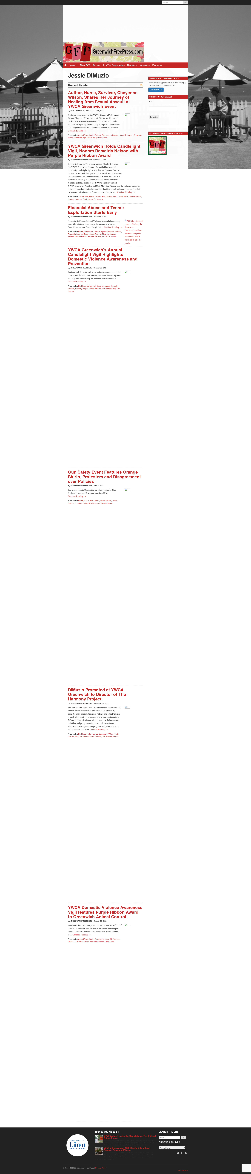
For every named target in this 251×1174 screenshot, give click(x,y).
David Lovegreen (103, 286)
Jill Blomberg (107, 288)
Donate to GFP (156, 89)
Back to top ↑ (183, 1170)
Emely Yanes (88, 199)
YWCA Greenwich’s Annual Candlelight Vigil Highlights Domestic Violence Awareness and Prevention (103, 257)
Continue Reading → (77, 130)
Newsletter (132, 65)
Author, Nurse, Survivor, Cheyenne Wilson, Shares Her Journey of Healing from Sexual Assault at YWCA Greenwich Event (103, 99)
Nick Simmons (94, 503)
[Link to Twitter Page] (178, 1153)
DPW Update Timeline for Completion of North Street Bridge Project (130, 1136)
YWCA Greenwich (109, 236)
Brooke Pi (71, 941)
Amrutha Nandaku (102, 939)
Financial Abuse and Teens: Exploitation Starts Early (96, 209)
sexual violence (95, 736)
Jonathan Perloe (81, 503)
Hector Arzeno (105, 500)
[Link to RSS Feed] (185, 1153)
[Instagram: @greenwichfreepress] (157, 145)
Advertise (145, 65)
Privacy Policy (100, 1168)
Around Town (83, 135)
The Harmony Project (110, 736)
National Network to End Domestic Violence (84, 236)
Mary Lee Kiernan (109, 234)
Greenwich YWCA (106, 734)
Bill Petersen (114, 939)
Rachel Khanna (106, 503)
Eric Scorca (98, 199)
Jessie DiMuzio (95, 234)
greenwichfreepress (81, 110)
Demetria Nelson (135, 196)
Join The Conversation (114, 65)
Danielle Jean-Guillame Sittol (117, 196)
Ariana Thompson (126, 135)
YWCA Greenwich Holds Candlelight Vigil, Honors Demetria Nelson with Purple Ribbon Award (104, 150)
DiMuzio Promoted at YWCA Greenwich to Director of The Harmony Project (97, 694)
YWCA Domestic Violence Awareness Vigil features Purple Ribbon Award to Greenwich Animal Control (105, 911)
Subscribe (154, 117)
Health (91, 135)
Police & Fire (100, 135)
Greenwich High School (83, 137)
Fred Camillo (94, 500)
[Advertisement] (125, 23)
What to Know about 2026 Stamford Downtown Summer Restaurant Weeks (127, 1149)
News (73, 65)
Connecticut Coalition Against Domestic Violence (102, 231)
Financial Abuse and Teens (78, 234)
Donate (96, 65)
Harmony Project (81, 288)
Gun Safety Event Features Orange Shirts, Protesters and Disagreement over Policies (104, 476)
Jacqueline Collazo (100, 137)
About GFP (85, 65)
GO (185, 2)
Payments (157, 65)
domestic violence (75, 199)
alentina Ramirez (112, 135)
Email (151, 101)
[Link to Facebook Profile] (182, 1153)
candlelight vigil (90, 286)
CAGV (86, 500)
